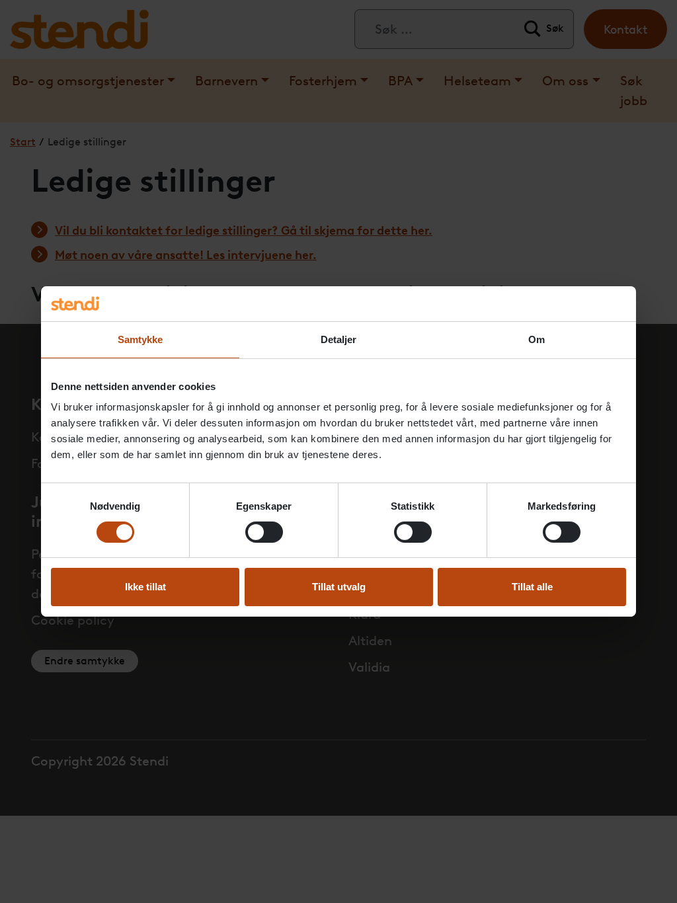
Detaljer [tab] (339, 338)
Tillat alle (532, 586)
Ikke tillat (145, 586)
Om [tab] (536, 338)
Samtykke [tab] (140, 338)
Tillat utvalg (339, 586)
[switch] (264, 532)
